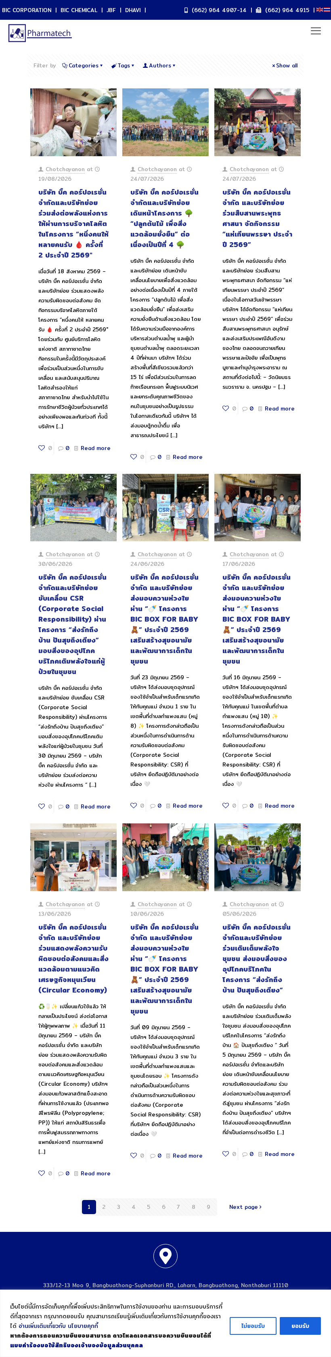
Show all (286, 65)
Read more (96, 448)
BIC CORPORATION (26, 10)
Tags (123, 65)
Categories (83, 65)
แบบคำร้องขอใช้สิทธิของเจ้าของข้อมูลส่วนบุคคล (76, 1345)
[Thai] (327, 9)
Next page (243, 1207)
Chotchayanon (65, 169)
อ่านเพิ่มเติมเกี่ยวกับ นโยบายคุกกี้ (58, 1325)
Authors (160, 65)
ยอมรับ (300, 1325)
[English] (320, 9)
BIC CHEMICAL (79, 10)
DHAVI (132, 10)
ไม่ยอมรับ (253, 1325)
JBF (111, 10)
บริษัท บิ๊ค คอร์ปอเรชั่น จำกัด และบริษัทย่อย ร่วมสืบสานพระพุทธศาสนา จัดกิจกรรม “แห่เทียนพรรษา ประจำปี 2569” (257, 218)
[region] (165, 1323)
